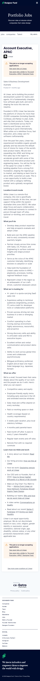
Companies (5, 604)
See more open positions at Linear (20, 568)
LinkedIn (5, 635)
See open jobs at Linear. (18, 69)
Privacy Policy (26, 676)
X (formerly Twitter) (8, 638)
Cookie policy (25, 591)
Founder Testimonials (9, 622)
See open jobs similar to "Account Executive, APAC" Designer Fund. (21, 73)
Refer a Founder (7, 620)
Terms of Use (18, 676)
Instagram (5, 640)
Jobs (3, 617)
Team (4, 609)
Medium (4, 646)
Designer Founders (8, 625)
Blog (3, 612)
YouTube (5, 643)
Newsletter (5, 614)
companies (10, 34)
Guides (4, 606)
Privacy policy (14, 591)
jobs (2, 34)
